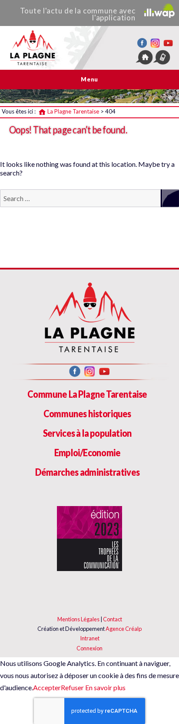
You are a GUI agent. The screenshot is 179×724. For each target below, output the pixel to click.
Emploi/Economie (87, 452)
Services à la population (87, 433)
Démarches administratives (87, 472)
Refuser (72, 687)
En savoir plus (105, 687)
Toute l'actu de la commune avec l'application (78, 14)
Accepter (47, 687)
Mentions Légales (78, 619)
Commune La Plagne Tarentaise (87, 394)
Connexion (89, 648)
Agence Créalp (124, 628)
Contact (112, 619)
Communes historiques (87, 413)
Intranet (89, 638)
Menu (89, 79)
